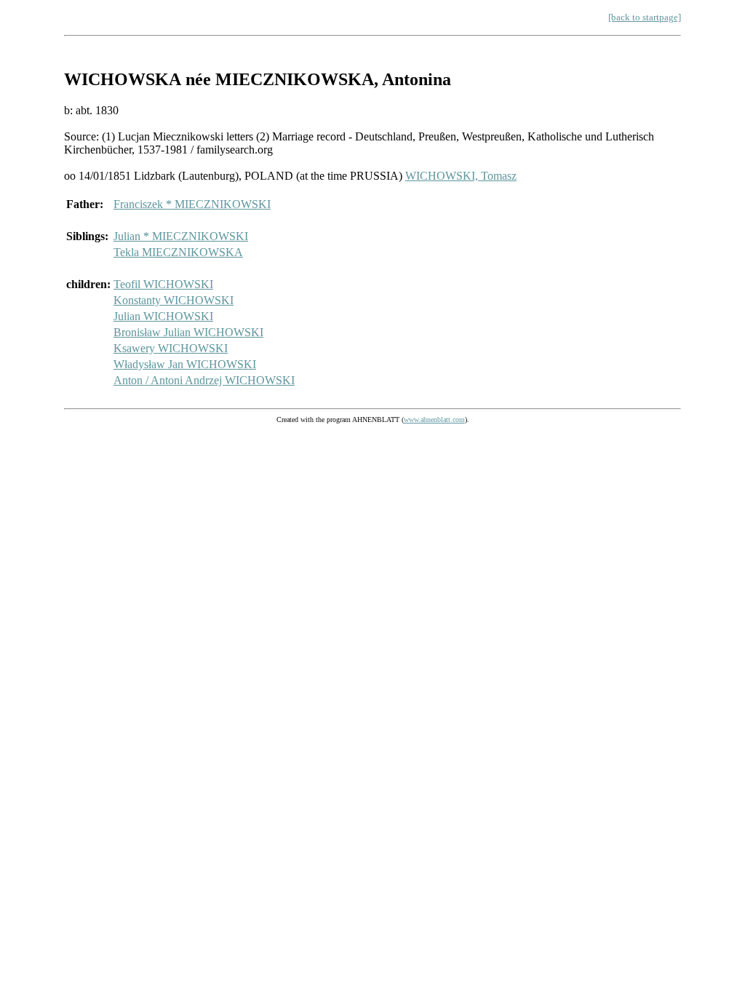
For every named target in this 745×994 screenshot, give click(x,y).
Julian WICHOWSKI (163, 316)
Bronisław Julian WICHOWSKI (188, 332)
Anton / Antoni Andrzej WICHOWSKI (204, 380)
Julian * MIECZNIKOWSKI (180, 236)
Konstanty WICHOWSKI (173, 300)
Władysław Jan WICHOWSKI (184, 364)
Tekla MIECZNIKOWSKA (178, 252)
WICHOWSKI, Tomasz (461, 176)
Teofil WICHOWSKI (163, 284)
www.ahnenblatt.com (434, 420)
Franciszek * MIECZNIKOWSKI (192, 204)
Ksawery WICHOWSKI (170, 348)
